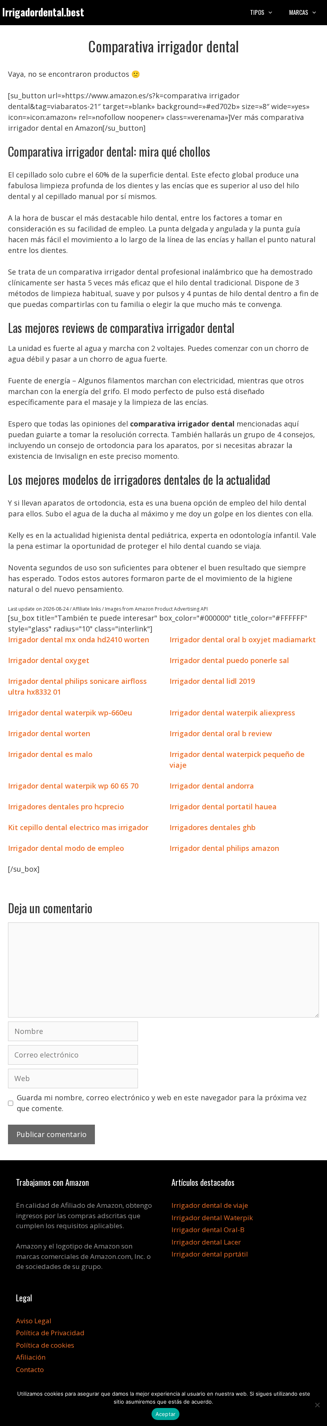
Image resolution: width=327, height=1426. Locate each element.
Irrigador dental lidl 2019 (212, 681)
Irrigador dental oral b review (220, 733)
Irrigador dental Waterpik (212, 1217)
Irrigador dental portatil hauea (223, 806)
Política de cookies (45, 1345)
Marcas (298, 12)
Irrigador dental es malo (50, 754)
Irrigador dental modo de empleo (66, 848)
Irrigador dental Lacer (206, 1242)
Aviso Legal (33, 1320)
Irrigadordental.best (43, 11)
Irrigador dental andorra (211, 786)
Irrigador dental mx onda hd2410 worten (78, 639)
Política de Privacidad (50, 1332)
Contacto (30, 1369)
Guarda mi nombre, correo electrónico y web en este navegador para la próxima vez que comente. (162, 1103)
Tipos (257, 12)
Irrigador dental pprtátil (209, 1254)
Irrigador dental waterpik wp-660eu (70, 712)
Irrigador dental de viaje (209, 1205)
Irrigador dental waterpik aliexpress (232, 712)
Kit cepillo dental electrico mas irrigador (78, 827)
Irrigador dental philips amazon (224, 848)
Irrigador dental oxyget (48, 660)
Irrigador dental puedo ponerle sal (229, 660)
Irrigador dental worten (49, 733)
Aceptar (166, 1414)
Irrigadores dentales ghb (212, 827)
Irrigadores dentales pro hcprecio (66, 806)
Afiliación (30, 1357)
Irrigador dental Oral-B (207, 1229)
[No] (317, 1405)
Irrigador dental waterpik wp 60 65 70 (73, 786)
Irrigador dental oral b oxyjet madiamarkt (242, 639)
